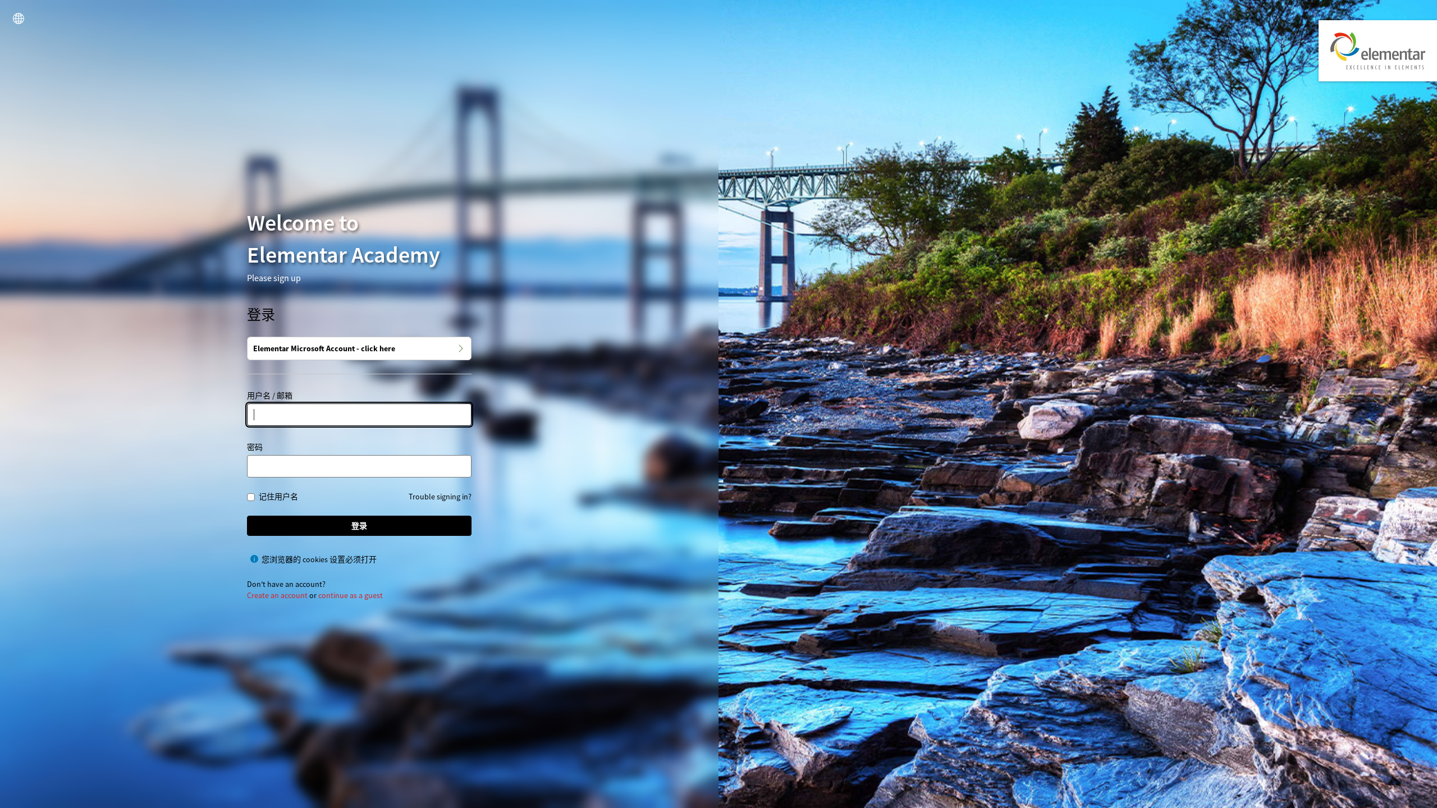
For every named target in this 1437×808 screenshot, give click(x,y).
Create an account (277, 595)
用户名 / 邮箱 (269, 396)
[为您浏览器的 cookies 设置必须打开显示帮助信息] (254, 559)
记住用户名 (278, 497)
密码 (255, 447)
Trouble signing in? (440, 497)
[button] (18, 18)
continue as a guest (350, 595)
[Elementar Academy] (1378, 50)
